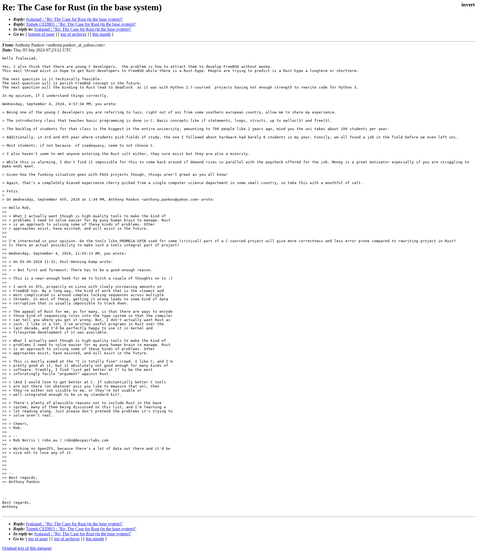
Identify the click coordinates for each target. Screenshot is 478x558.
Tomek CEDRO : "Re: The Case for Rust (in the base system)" (81, 24)
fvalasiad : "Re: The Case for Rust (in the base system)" (74, 19)
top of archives (73, 34)
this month (101, 34)
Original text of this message (27, 548)
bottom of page (41, 34)
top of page (38, 538)
